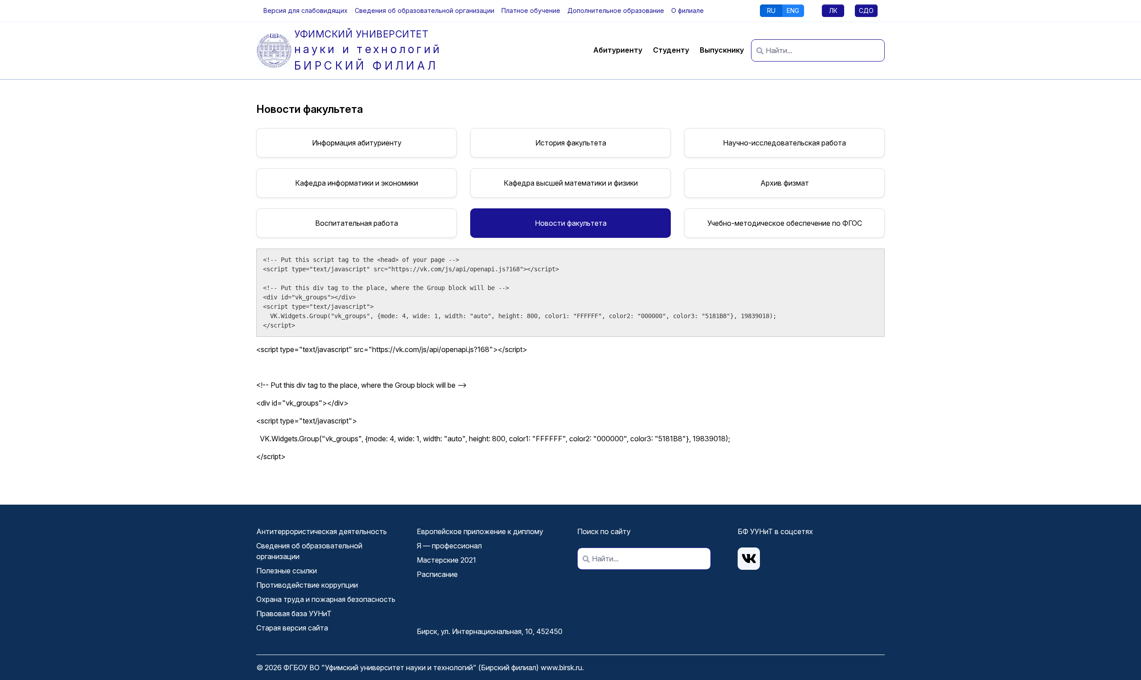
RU (771, 10)
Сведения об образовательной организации (424, 10)
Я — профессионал (449, 545)
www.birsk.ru (561, 667)
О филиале (687, 10)
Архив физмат (784, 182)
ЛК (833, 10)
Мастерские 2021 (446, 560)
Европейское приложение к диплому (480, 531)
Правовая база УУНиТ (294, 613)
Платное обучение (530, 10)
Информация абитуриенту (357, 142)
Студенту (671, 50)
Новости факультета (571, 223)
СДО (866, 10)
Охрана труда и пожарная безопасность (325, 599)
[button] (305, 10)
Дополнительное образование (615, 10)
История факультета (570, 142)
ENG (793, 10)
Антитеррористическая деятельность (321, 531)
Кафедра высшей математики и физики (571, 182)
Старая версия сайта (292, 627)
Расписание (437, 574)
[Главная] (275, 50)
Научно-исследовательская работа (784, 142)
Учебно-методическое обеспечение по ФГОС (784, 223)
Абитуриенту (617, 50)
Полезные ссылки (286, 570)
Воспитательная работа (356, 223)
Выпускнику (722, 50)
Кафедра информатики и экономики (356, 182)
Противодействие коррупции (307, 584)
